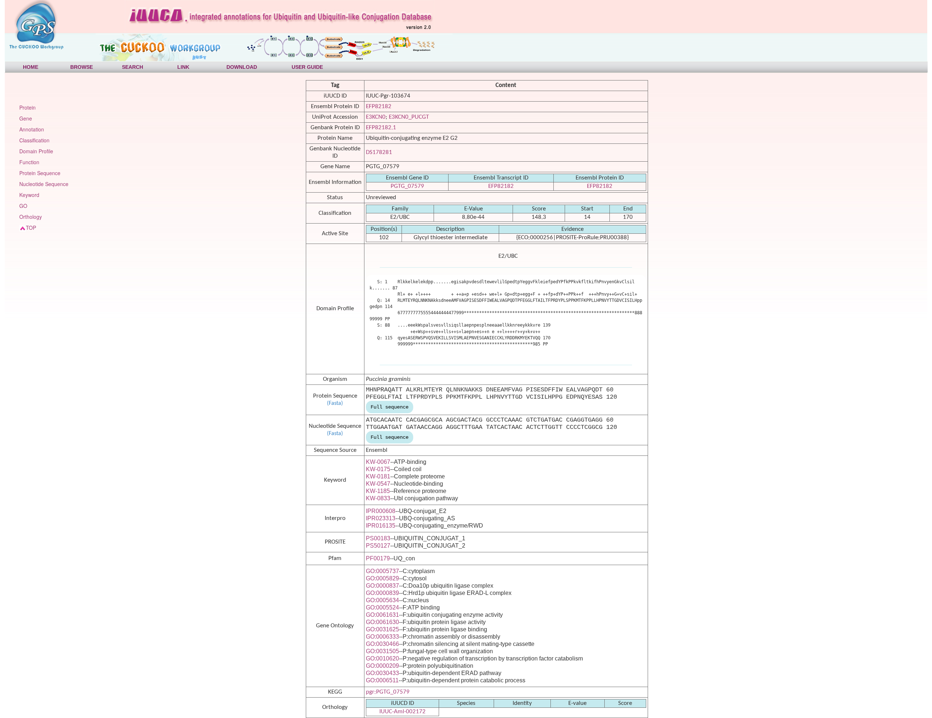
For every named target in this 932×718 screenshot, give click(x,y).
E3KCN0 (376, 117)
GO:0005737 (382, 571)
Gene (25, 118)
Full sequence (389, 407)
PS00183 (378, 538)
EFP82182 (378, 106)
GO (23, 205)
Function (29, 162)
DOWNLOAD (241, 67)
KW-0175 (378, 469)
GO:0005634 (382, 600)
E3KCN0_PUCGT (409, 117)
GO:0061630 (382, 622)
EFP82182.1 (381, 128)
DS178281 (379, 152)
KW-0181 (378, 476)
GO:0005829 (382, 578)
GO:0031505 (382, 651)
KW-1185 (378, 491)
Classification (34, 140)
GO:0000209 (382, 666)
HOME (30, 67)
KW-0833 (378, 498)
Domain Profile (36, 151)
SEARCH (132, 67)
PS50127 (378, 546)
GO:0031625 (382, 629)
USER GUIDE (307, 67)
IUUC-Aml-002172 (402, 712)
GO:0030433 (382, 673)
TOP (31, 227)
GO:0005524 (382, 607)
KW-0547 (378, 484)
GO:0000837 (382, 586)
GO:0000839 (382, 593)
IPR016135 (380, 525)
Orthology (30, 216)
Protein (27, 107)
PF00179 (378, 558)
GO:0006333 (382, 637)
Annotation (31, 129)
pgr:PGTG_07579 (388, 692)
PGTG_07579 (407, 186)
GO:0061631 (382, 615)
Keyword (29, 194)
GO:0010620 (382, 658)
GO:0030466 (382, 644)
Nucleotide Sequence (43, 184)
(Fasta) (335, 403)
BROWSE (81, 67)
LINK (183, 67)
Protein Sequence (39, 173)
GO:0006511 (382, 680)
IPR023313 (380, 518)
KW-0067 (378, 462)
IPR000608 (380, 511)
